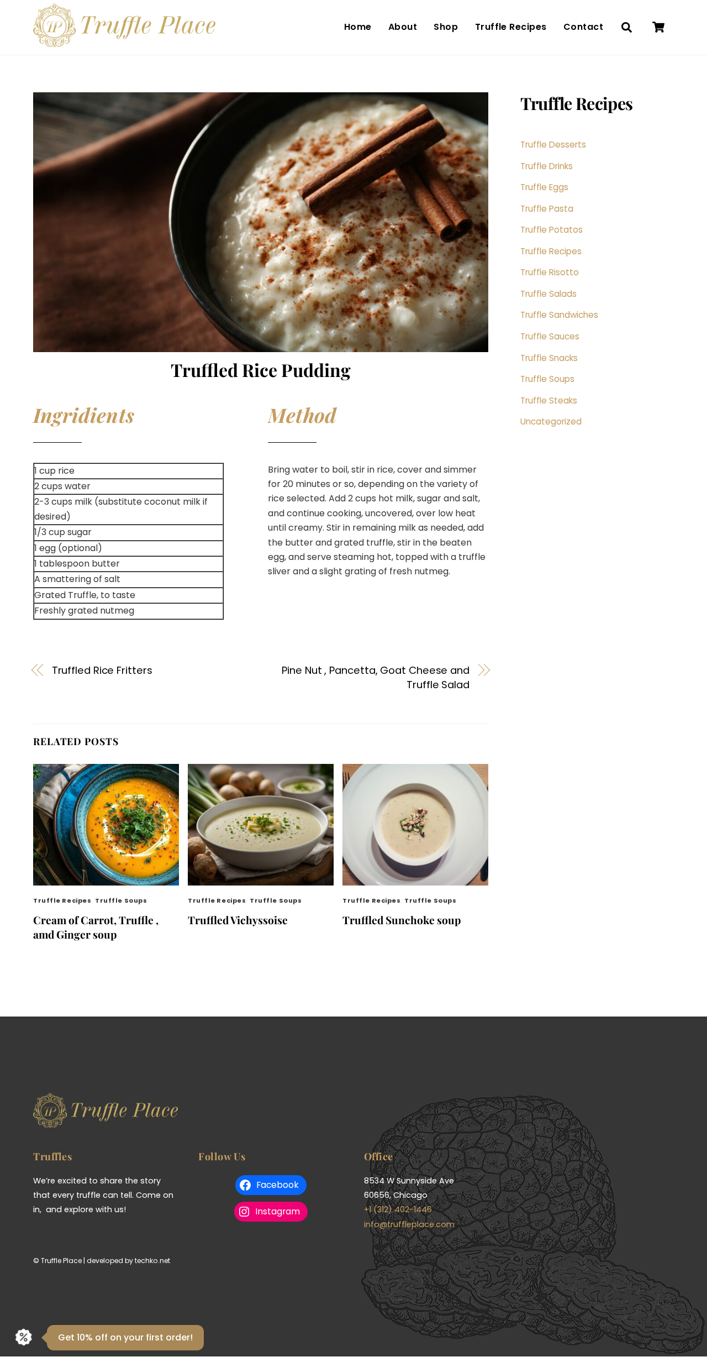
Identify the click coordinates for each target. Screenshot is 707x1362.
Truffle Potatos (551, 229)
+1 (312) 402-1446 (398, 1209)
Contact (583, 26)
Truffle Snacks (549, 358)
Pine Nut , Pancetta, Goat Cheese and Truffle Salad (375, 677)
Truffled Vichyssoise (238, 920)
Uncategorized (551, 421)
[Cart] (658, 27)
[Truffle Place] (124, 40)
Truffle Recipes (511, 26)
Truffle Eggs (544, 187)
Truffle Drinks (546, 166)
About (402, 26)
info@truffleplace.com (409, 1224)
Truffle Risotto (549, 272)
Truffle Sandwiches (559, 315)
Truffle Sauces (549, 336)
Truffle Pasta (546, 208)
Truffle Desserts (553, 144)
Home (358, 26)
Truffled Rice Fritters (102, 670)
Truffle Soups (121, 900)
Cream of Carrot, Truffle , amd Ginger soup (96, 927)
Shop (446, 26)
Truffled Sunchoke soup (401, 920)
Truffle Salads (548, 294)
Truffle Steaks (548, 400)
